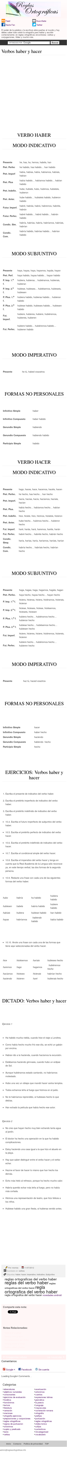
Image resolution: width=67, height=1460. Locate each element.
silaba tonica (41, 1423)
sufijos (38, 1426)
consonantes (9, 1394)
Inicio (8, 1443)
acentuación (40, 1389)
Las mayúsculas (54, 1357)
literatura (8, 1407)
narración (8, 1410)
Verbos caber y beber (15, 1347)
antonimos (40, 1391)
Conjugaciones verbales (16, 1357)
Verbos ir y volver (13, 1332)
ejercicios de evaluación (14, 1397)
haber (18, 1274)
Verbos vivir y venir (14, 1336)
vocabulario (40, 1434)
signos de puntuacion (13, 1423)
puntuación (40, 1418)
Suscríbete (41, 20)
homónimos (9, 1402)
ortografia (39, 1413)
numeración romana (44, 1410)
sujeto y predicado (12, 1429)
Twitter (39, 24)
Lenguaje (39, 1405)
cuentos (38, 1394)
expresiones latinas (44, 1397)
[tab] (9, 1369)
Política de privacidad (33, 1443)
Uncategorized (41, 1431)
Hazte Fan (10, 24)
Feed (8, 20)
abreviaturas (9, 1389)
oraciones (8, 1413)
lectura (7, 1405)
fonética (7, 1399)
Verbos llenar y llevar (15, 1343)
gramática (39, 1399)
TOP (47, 1443)
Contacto (17, 1443)
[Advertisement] (33, 91)
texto (6, 1431)
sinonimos (8, 1426)
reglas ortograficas (43, 1421)
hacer (23, 1274)
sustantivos (40, 1429)
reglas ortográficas (12, 1421)
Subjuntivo (50, 1274)
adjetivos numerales (13, 1391)
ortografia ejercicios (12, 1415)
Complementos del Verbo (17, 1339)
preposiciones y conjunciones (17, 1418)
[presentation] (9, 1369)
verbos (22, 1270)
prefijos (38, 1415)
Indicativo (41, 1274)
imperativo (31, 1274)
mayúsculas (40, 1407)
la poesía (39, 1402)
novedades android (52, 1295)
